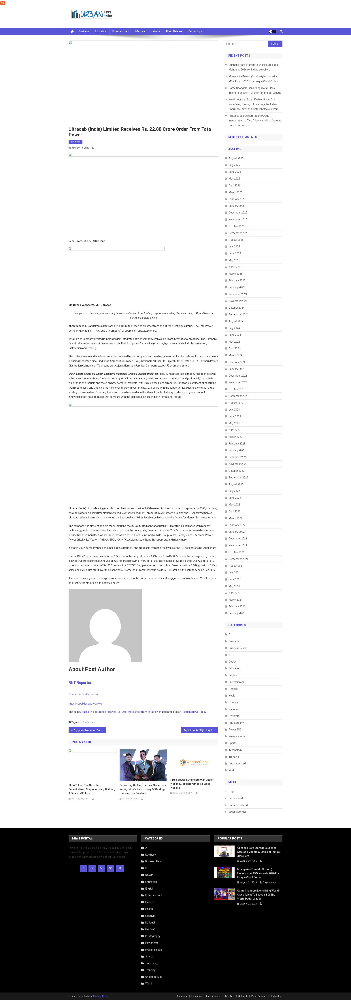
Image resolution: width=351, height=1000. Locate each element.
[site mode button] (272, 31)
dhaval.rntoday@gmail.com (84, 694)
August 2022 (236, 484)
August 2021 (236, 565)
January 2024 (237, 368)
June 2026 (235, 171)
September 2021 (238, 559)
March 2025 (235, 273)
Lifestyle (140, 31)
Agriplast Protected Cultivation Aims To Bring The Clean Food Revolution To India (90, 730)
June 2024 (235, 334)
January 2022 (237, 531)
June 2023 (235, 416)
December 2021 (238, 538)
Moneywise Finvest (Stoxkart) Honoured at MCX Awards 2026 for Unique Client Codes (253, 79)
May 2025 (234, 260)
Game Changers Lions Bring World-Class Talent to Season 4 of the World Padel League (255, 90)
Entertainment (120, 31)
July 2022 (234, 491)
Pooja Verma (269, 882)
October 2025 (236, 226)
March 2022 (235, 518)
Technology (195, 31)
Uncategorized (237, 763)
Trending (234, 756)
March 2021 (235, 599)
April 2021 (234, 592)
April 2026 (234, 185)
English (233, 675)
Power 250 (235, 729)
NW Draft (234, 716)
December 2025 (238, 212)
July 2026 (234, 165)
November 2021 (238, 545)
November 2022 (238, 463)
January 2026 (237, 205)
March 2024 (235, 355)
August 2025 (236, 239)
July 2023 (234, 409)
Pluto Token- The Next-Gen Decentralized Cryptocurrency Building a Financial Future (92, 789)
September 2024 (238, 314)
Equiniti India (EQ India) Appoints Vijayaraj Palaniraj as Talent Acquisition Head (201, 730)
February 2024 (237, 362)
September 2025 (238, 233)
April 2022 (234, 511)
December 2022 (238, 457)
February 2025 (237, 280)
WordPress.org (237, 811)
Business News (237, 648)
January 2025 (237, 287)
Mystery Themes (101, 996)
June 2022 (235, 497)
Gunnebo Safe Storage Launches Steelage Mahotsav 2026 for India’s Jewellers (253, 67)
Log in (232, 791)
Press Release (174, 31)
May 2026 (234, 178)
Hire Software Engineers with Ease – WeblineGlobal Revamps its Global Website (192, 783)
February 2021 (237, 606)
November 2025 (238, 219)
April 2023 (234, 429)
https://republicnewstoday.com (86, 703)
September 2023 (238, 395)
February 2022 (237, 525)
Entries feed (236, 798)
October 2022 (236, 470)
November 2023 (238, 382)
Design (233, 661)
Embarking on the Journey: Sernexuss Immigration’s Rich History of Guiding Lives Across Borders (143, 789)
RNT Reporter (80, 682)
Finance (233, 688)
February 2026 (237, 199)
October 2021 (236, 552)
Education (101, 31)
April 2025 (234, 267)
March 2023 (235, 436)
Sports (232, 743)
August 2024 (236, 321)
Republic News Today (194, 711)
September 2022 (238, 477)
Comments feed (238, 805)
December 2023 (238, 375)
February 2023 (237, 443)
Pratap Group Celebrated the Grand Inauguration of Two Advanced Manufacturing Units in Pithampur (255, 120)
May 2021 (234, 586)
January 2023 (237, 450)
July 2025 (234, 246)
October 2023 (236, 389)
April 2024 (234, 348)
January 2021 (237, 613)
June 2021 (235, 579)
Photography (236, 722)
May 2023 (234, 423)
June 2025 (235, 253)
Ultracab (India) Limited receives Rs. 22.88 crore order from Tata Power (120, 711)
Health (232, 695)
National (155, 31)
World (232, 770)
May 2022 (234, 504)
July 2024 (234, 328)
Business (84, 31)
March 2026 (235, 192)
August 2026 (236, 158)
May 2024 (234, 341)
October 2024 (236, 307)
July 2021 (234, 572)
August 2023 (236, 402)
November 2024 (238, 300)
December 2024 (238, 294)
